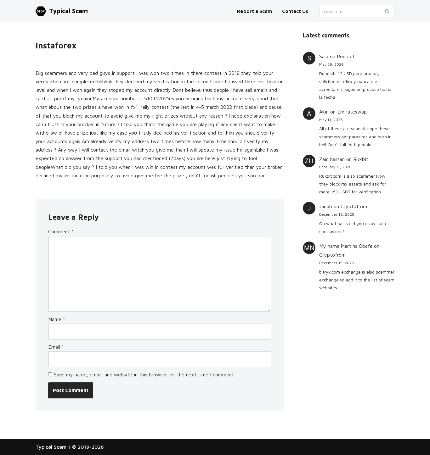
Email (56, 347)
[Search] (387, 11)
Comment (61, 231)
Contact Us (295, 11)
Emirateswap (352, 111)
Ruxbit (360, 159)
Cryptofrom (354, 206)
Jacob (325, 206)
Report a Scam (255, 11)
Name (56, 319)
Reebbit (346, 56)
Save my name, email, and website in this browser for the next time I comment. (144, 374)
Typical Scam (51, 447)
